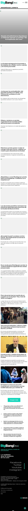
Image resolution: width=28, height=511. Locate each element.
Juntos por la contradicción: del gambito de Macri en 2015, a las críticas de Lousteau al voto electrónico (12, 93)
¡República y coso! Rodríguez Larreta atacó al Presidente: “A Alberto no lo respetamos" (14, 178)
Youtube (17, 467)
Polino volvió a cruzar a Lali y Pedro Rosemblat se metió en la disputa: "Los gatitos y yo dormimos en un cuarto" (13, 415)
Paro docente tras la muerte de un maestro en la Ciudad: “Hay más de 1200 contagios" (13, 296)
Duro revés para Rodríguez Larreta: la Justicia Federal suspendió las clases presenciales (14, 266)
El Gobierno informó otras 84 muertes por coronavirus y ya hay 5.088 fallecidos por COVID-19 (12, 386)
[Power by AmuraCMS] (23, 498)
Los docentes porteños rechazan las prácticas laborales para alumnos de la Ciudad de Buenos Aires (13, 207)
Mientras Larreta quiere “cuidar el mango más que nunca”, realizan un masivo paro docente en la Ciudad (13, 149)
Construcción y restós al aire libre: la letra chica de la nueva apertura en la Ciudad (13, 356)
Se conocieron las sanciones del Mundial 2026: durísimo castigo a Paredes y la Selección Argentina (13, 435)
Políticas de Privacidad (6, 488)
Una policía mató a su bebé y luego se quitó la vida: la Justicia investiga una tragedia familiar (14, 429)
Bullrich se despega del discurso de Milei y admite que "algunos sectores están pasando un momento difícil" (13, 422)
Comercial (3, 491)
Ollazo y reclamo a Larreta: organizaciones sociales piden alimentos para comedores (11, 121)
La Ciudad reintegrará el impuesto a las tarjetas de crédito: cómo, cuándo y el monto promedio (14, 65)
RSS (2, 493)
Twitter (17, 465)
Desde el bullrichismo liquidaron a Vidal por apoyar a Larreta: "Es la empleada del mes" (14, 37)
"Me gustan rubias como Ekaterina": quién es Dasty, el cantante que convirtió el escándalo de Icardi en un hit (14, 407)
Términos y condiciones (6, 490)
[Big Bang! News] (9, 2)
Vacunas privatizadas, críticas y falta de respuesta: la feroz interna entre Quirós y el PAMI (13, 327)
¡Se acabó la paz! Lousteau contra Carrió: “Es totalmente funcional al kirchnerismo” (13, 237)
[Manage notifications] (25, 508)
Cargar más (14, 400)
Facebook (16, 462)
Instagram (15, 469)
